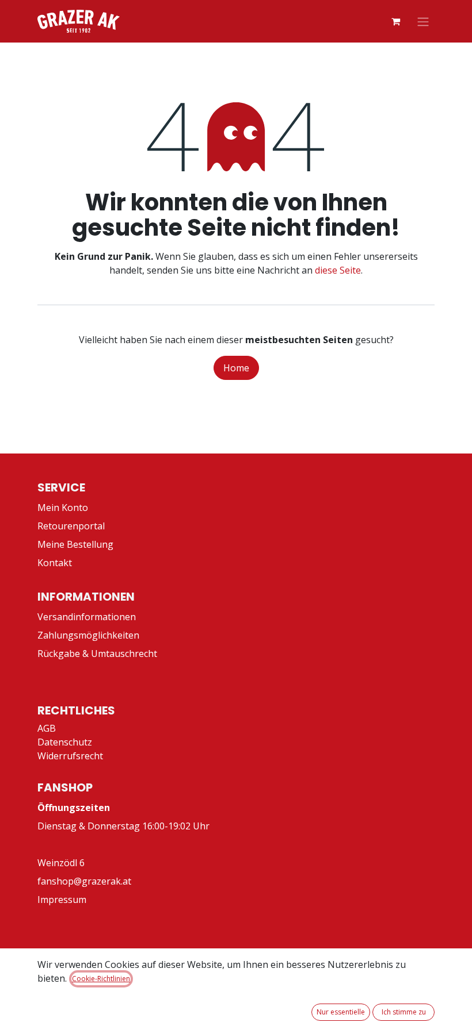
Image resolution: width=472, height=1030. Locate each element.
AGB (46, 728)
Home (236, 368)
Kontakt (54, 562)
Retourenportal (71, 526)
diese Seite (338, 270)
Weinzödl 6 (61, 862)
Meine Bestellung (75, 544)
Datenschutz (64, 742)
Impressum (61, 899)
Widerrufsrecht (70, 756)
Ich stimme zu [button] (404, 1012)
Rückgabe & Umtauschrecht (97, 653)
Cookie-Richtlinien (101, 978)
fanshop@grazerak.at (84, 881)
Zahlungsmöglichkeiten (88, 635)
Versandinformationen (86, 616)
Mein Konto (62, 507)
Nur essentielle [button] (341, 1012)
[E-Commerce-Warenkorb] (395, 21)
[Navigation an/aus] (423, 21)
